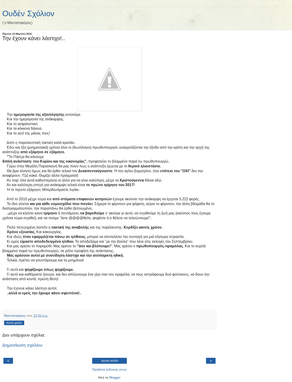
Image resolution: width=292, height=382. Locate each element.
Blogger (114, 377)
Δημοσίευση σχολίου (22, 345)
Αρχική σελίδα (109, 360)
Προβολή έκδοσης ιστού (109, 369)
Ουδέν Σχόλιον (28, 13)
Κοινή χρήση (14, 322)
